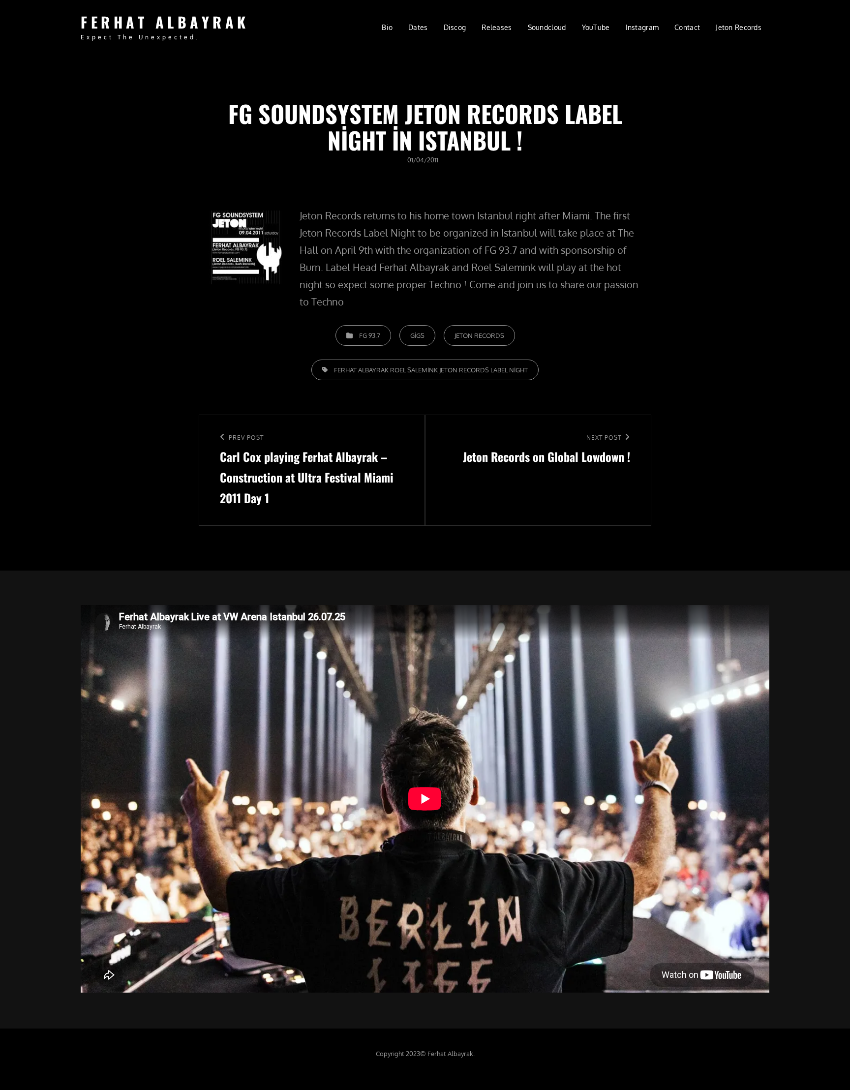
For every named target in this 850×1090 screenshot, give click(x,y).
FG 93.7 (369, 335)
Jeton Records (738, 27)
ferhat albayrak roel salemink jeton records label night (431, 370)
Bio (387, 27)
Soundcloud (547, 27)
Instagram (642, 27)
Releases (497, 27)
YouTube (596, 27)
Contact (687, 27)
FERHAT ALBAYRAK (165, 22)
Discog (455, 27)
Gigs (417, 335)
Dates (417, 27)
